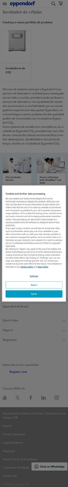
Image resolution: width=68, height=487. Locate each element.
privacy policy (27, 266)
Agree (34, 294)
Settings (34, 276)
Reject (34, 285)
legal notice (43, 266)
